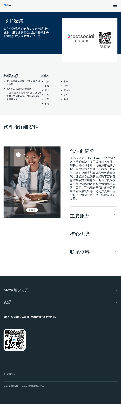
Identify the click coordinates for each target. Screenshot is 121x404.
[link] (32, 183)
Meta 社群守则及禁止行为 (33, 386)
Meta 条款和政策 (11, 386)
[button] (115, 6)
